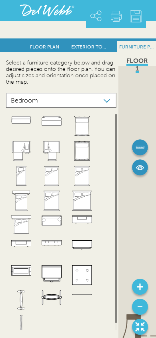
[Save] (136, 16)
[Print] (116, 16)
